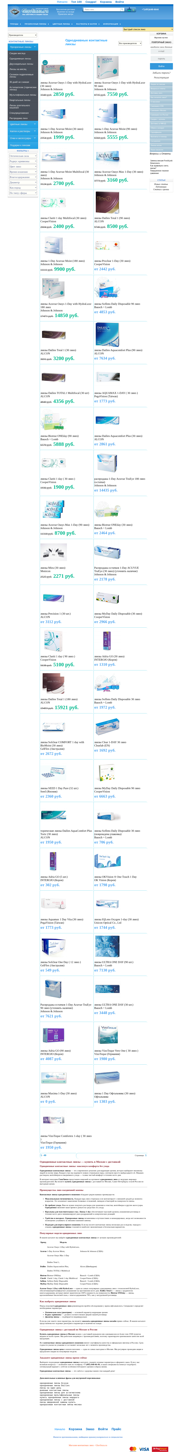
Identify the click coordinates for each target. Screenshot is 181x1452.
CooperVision (48, 221)
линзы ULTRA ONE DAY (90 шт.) (113, 962)
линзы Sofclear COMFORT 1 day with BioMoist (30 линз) (62, 744)
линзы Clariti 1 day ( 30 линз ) (57, 478)
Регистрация (161, 77)
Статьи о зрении (161, 189)
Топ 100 (76, 1)
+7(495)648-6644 (150, 9)
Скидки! (90, 1)
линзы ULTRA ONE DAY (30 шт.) (113, 1004)
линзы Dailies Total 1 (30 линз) (58, 350)
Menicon (45, 571)
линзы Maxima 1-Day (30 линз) (58, 1093)
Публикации (161, 187)
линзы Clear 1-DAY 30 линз (110, 742)
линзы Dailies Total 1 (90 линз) (112, 218)
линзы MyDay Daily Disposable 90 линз (117, 788)
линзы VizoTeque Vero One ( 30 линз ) (116, 1050)
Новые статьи (161, 184)
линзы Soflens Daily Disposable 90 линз (117, 303)
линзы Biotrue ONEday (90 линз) (59, 436)
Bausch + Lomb (49, 439)
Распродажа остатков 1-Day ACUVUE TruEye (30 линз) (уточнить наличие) (116, 569)
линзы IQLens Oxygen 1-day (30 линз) (116, 919)
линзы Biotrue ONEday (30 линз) (113, 524)
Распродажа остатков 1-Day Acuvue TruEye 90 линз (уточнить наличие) (65, 1006)
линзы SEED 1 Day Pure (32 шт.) (59, 788)
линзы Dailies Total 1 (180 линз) (59, 699)
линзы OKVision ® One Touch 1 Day (115, 876)
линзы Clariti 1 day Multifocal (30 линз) (63, 218)
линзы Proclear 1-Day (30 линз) (112, 260)
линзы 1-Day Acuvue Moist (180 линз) (62, 260)
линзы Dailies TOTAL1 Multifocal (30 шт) (64, 393)
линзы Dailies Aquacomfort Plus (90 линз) (118, 350)
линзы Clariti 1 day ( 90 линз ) (57, 656)
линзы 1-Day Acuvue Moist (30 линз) (61, 129)
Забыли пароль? (161, 72)
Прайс (116, 1429)
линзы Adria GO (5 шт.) (54, 876)
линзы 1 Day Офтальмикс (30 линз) (114, 1093)
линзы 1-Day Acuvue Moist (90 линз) (115, 129)
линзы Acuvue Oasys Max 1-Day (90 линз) (64, 524)
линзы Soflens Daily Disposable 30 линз (117, 699)
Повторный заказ (161, 42)
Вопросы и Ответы (160, 153)
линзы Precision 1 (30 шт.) (55, 613)
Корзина (106, 1)
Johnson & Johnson (51, 89)
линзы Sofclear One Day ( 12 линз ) (60, 962)
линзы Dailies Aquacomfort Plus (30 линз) (118, 436)
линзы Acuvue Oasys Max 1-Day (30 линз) (118, 171)
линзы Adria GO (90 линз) (55, 1050)
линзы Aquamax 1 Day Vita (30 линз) (61, 919)
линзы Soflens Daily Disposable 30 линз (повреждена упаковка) (117, 832)
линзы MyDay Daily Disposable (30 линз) (118, 613)
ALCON (99, 221)
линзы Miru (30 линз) (52, 567)
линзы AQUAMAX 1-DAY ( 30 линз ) (116, 393)
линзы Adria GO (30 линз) (109, 656)
